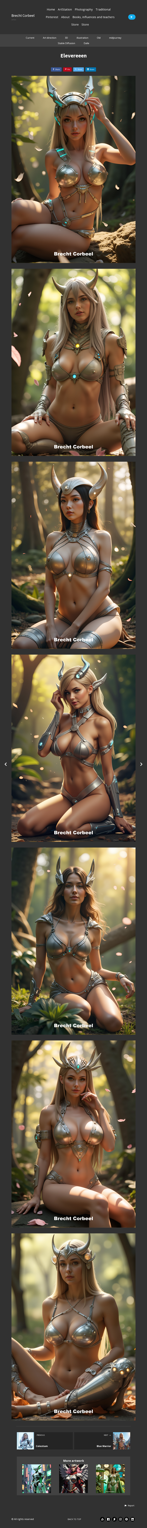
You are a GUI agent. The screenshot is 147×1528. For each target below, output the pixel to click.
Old (98, 37)
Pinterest (52, 17)
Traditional (103, 9)
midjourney (115, 37)
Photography (84, 9)
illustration (82, 37)
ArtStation (65, 9)
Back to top (74, 1519)
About (65, 17)
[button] (129, 1505)
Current (30, 37)
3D (66, 37)
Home (51, 9)
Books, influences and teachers (93, 17)
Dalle (86, 43)
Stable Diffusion (66, 43)
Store (75, 24)
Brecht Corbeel (23, 15)
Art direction (49, 37)
